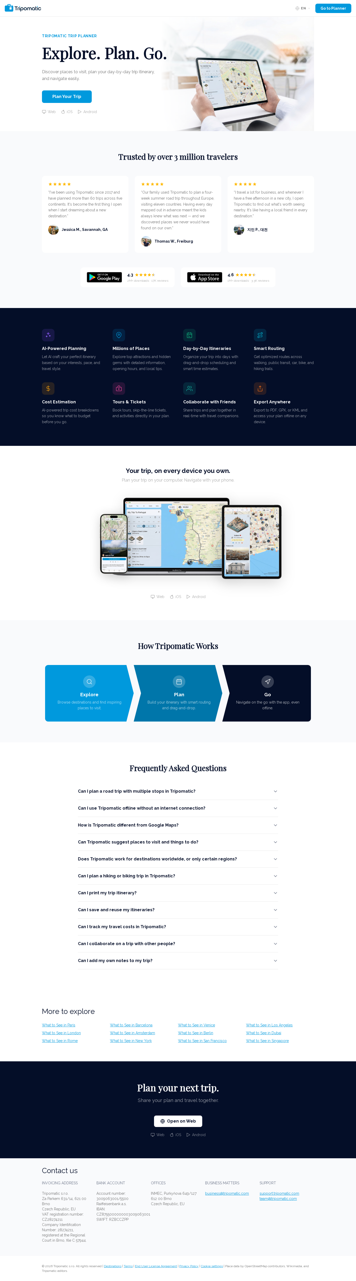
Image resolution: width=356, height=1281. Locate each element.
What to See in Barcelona (131, 1025)
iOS (69, 112)
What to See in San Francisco (202, 1041)
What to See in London (61, 1033)
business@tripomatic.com (227, 1193)
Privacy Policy (189, 1266)
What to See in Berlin (195, 1033)
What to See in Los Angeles (269, 1025)
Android (90, 112)
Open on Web (181, 1121)
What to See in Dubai (263, 1033)
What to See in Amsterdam (132, 1033)
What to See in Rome (60, 1041)
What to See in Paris (58, 1025)
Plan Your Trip (66, 96)
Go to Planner (333, 8)
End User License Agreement (156, 1266)
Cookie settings (212, 1266)
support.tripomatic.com (279, 1193)
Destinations (112, 1266)
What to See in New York (131, 1041)
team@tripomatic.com (278, 1199)
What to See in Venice (196, 1025)
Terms (128, 1266)
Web (52, 112)
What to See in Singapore (267, 1041)
